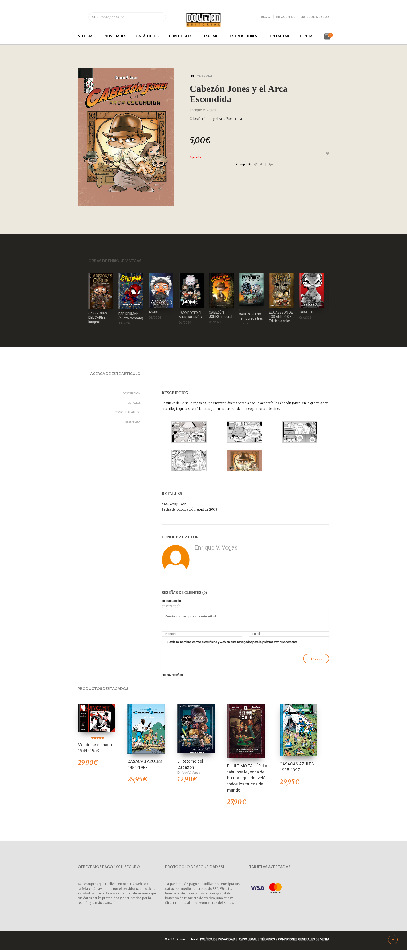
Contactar (278, 36)
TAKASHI (306, 312)
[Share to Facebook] (266, 164)
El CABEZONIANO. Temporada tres (251, 314)
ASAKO (154, 312)
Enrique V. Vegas (203, 109)
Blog (265, 17)
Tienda (305, 36)
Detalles (134, 402)
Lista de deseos (315, 17)
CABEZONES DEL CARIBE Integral (97, 317)
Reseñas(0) (133, 421)
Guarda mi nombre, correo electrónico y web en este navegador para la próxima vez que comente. (232, 642)
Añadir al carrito (101, 284)
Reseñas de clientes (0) (184, 592)
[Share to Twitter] (261, 164)
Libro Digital (181, 36)
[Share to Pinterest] (255, 164)
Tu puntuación (171, 601)
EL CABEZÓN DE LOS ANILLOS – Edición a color (281, 316)
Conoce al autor (128, 412)
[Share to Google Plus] (271, 164)
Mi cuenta (285, 17)
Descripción (132, 393)
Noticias (86, 36)
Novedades (115, 36)
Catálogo (145, 36)
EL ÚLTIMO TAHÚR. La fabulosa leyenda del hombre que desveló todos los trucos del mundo (247, 778)
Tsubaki (211, 36)
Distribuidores (243, 36)
